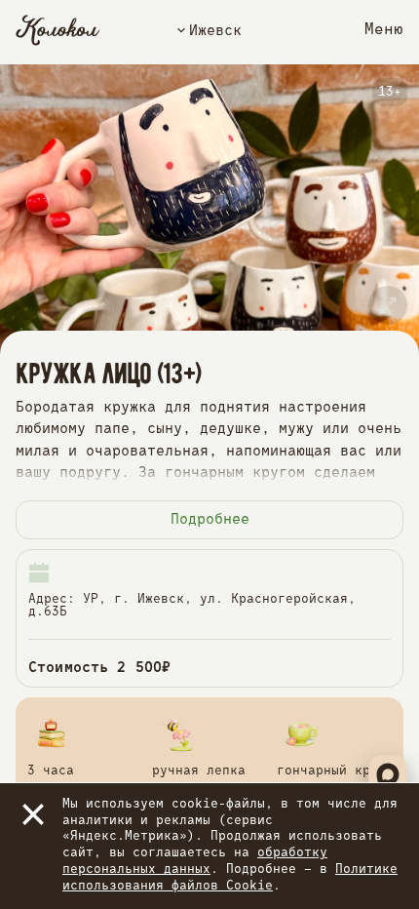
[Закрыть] (33, 814)
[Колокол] (58, 30)
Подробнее (210, 519)
